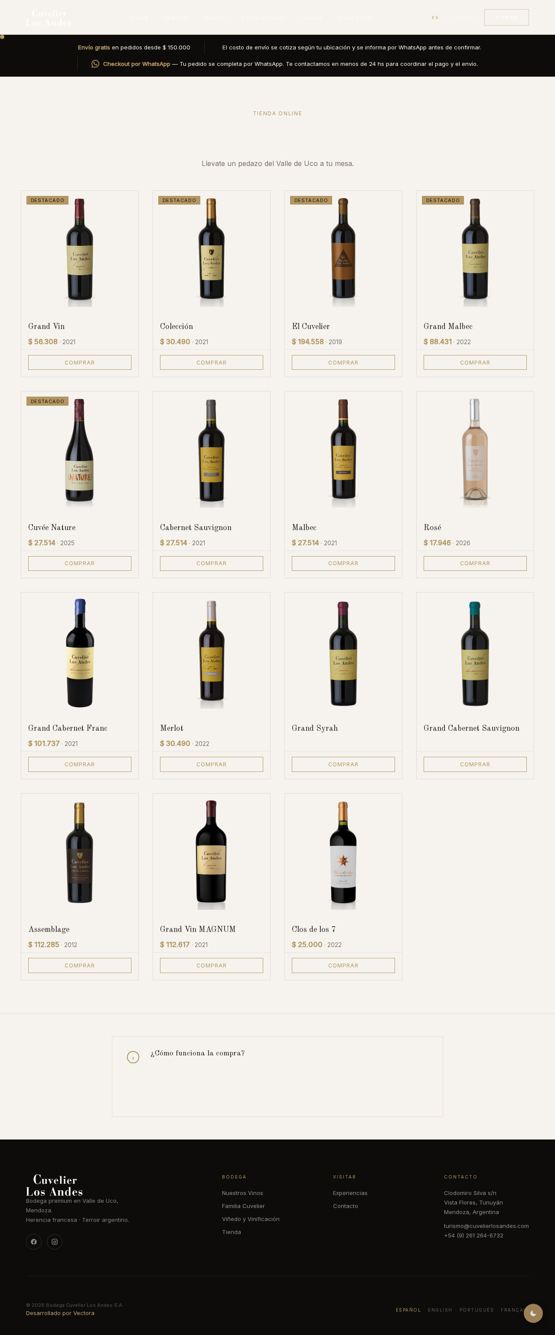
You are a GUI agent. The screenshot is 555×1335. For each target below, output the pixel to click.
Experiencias (263, 18)
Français (515, 1309)
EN (447, 17)
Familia (176, 18)
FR (470, 17)
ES (435, 17)
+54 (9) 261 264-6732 (473, 1235)
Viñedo (215, 18)
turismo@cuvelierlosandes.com (486, 1225)
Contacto (356, 18)
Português (477, 1309)
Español (408, 1309)
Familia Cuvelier (243, 1205)
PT (459, 17)
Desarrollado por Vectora (60, 1312)
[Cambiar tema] (533, 1313)
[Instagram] (54, 1242)
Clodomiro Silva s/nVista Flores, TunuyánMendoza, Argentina (473, 1202)
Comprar (80, 362)
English (440, 1309)
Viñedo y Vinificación (251, 1218)
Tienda (311, 18)
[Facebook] (34, 1242)
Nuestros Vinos (242, 1192)
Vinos (139, 18)
